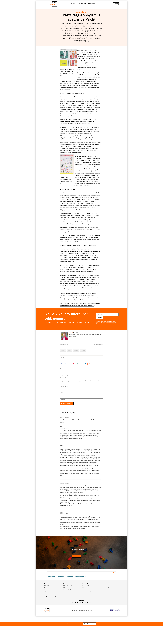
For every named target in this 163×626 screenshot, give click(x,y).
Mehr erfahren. (76, 556)
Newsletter (91, 3)
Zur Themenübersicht (98, 344)
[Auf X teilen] (65, 364)
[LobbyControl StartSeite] (48, 610)
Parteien (69, 350)
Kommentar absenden (66, 403)
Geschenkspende (86, 589)
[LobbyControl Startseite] (53, 4)
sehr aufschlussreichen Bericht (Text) (70, 150)
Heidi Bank (77, 43)
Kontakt (103, 589)
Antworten (62, 422)
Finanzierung (47, 589)
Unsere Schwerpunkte (68, 583)
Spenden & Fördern (86, 583)
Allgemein (63, 350)
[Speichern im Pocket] (73, 364)
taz (79, 269)
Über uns (73, 3)
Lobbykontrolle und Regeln (68, 585)
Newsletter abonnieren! (89, 623)
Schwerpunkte (82, 3)
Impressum (103, 592)
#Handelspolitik (51, 576)
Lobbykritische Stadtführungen (50, 596)
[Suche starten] (114, 573)
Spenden (116, 3)
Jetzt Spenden (85, 587)
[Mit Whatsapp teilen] (69, 364)
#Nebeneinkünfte (60, 576)
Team (45, 587)
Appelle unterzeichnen (106, 587)
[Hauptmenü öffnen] (46, 4)
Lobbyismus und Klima (68, 587)
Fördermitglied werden (87, 585)
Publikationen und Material (49, 594)
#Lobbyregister (69, 576)
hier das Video (85, 150)
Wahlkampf (83, 350)
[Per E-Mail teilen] (77, 364)
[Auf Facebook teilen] (61, 364)
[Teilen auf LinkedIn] (85, 364)
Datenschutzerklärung (110, 325)
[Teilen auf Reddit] (89, 364)
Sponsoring (76, 350)
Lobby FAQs (46, 585)
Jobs (45, 592)
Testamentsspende (86, 596)
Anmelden (99, 317)
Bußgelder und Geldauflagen (88, 592)
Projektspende (85, 594)
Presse (102, 583)
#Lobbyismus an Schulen (80, 576)
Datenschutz (83, 610)
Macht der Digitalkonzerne (68, 589)
